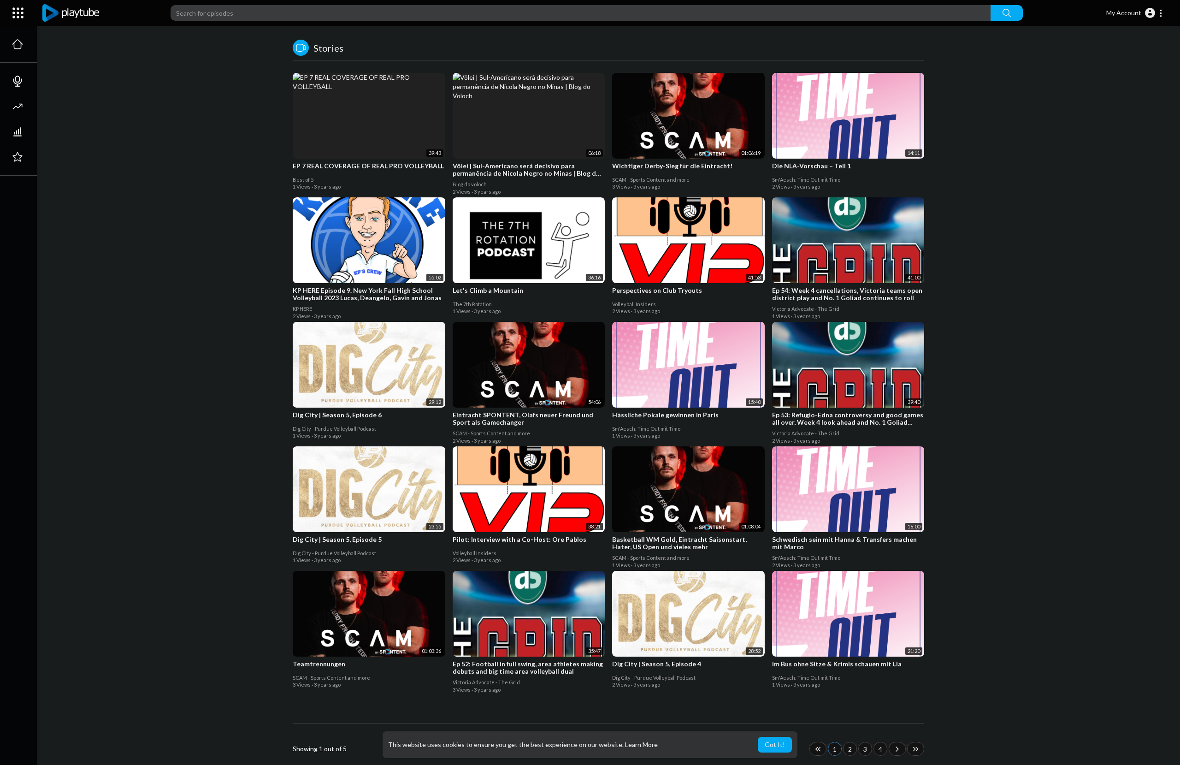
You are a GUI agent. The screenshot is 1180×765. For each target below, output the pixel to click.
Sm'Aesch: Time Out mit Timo (806, 180)
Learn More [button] (641, 744)
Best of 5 (303, 180)
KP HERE (302, 309)
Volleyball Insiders (634, 304)
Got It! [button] (775, 744)
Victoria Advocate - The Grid (805, 309)
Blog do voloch (470, 184)
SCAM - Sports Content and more (651, 180)
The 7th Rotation (472, 304)
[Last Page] (915, 749)
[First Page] (817, 749)
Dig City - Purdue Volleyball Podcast (334, 429)
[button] (1134, 13)
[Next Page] (897, 749)
